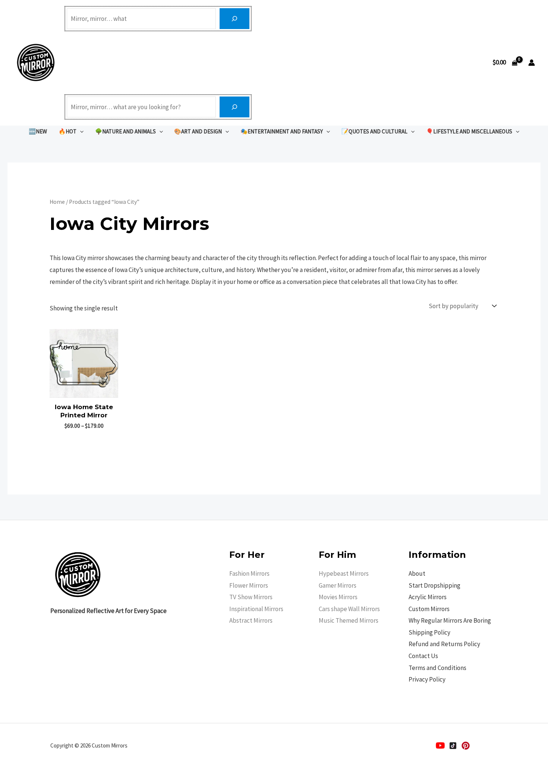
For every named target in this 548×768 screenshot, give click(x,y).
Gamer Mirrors (337, 585)
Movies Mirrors (338, 597)
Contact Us (423, 656)
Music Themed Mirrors (348, 620)
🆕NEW (38, 131)
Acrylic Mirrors (428, 597)
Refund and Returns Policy (444, 644)
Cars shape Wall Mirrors (349, 609)
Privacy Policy (427, 679)
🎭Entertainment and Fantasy (281, 131)
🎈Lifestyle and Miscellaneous (469, 131)
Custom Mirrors (429, 609)
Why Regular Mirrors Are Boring (450, 620)
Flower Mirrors (248, 585)
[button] (80, 131)
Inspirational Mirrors (256, 609)
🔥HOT (67, 131)
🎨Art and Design (198, 131)
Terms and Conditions (437, 668)
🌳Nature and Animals (125, 131)
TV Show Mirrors (251, 597)
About (417, 573)
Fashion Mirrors (249, 573)
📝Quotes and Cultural (374, 131)
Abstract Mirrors (251, 620)
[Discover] (234, 18)
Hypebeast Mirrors (344, 573)
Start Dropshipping (434, 585)
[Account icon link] (531, 62)
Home (57, 201)
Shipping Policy (429, 632)
